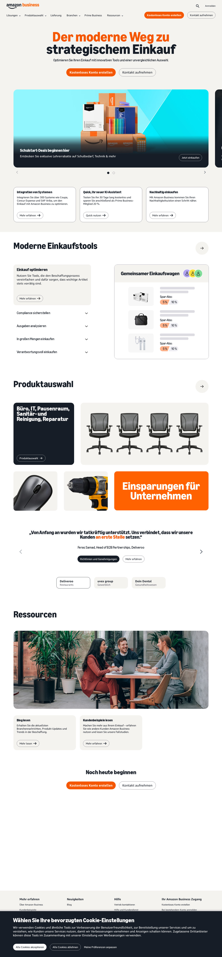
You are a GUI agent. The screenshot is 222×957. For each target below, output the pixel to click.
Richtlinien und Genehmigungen (98, 559)
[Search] (197, 5)
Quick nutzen (93, 215)
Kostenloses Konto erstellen (164, 15)
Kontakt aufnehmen (201, 15)
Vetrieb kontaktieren (124, 904)
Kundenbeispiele (28, 909)
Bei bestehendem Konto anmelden (179, 909)
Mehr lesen (26, 743)
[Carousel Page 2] (114, 173)
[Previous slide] (20, 551)
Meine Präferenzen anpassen (100, 947)
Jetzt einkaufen (190, 157)
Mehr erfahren (28, 215)
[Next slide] (201, 551)
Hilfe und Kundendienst (126, 909)
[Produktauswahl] (202, 386)
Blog (69, 904)
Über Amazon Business (31, 904)
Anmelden (210, 5)
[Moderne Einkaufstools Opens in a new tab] (202, 248)
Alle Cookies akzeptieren (30, 947)
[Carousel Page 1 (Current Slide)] (108, 173)
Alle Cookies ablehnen (65, 947)
